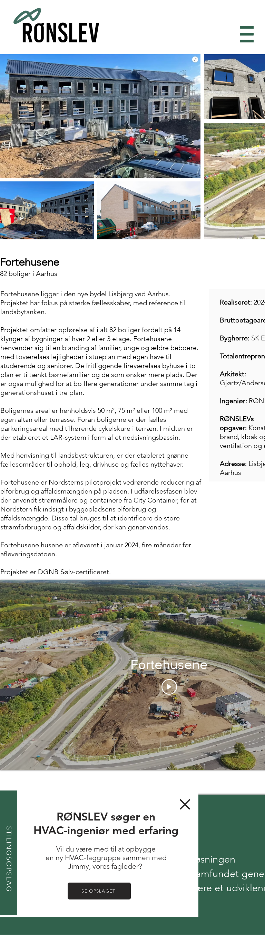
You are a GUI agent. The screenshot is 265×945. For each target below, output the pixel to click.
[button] (185, 804)
